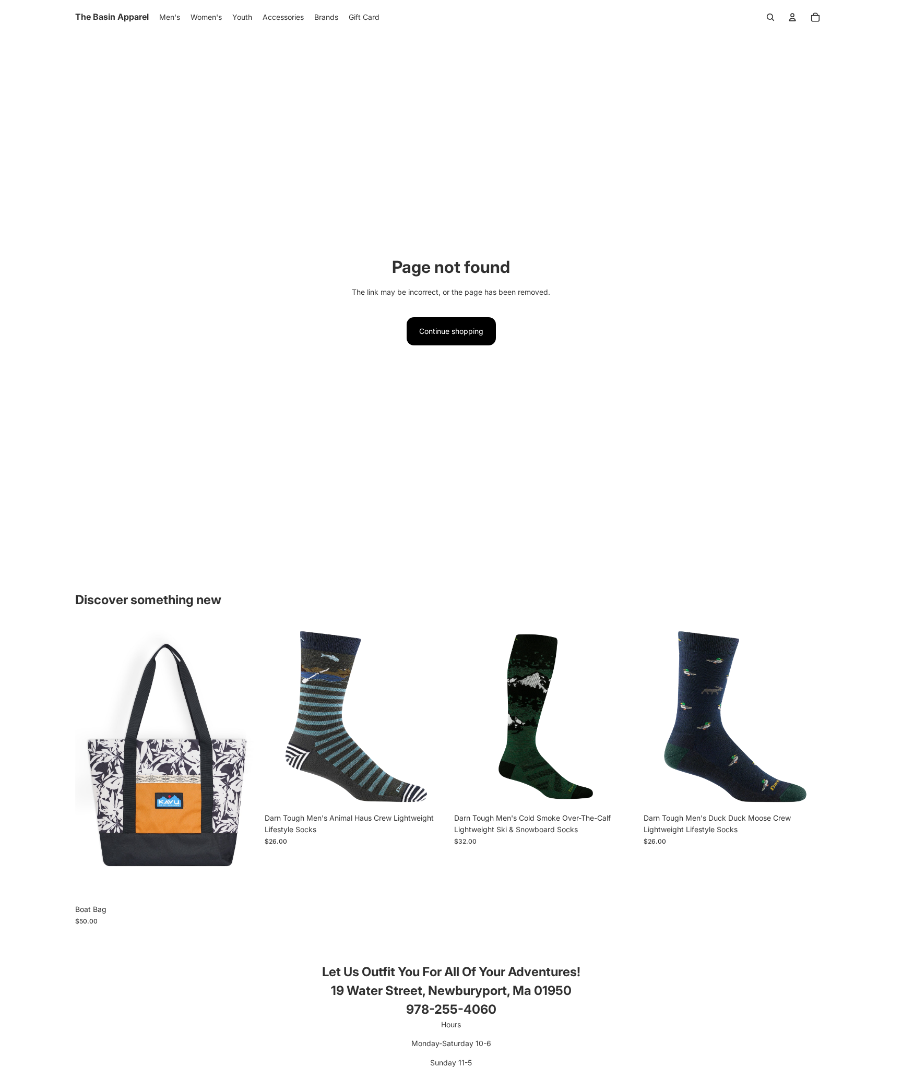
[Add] (431, 792)
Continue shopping (451, 331)
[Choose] (242, 883)
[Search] (770, 17)
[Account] (792, 17)
